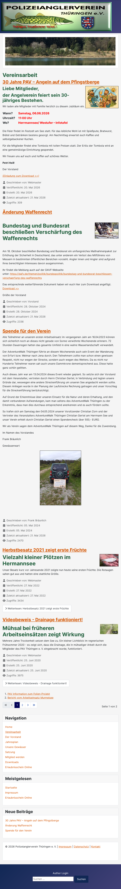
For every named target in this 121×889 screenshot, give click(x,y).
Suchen (81, 879)
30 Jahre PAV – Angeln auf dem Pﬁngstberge (51, 82)
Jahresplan (11, 742)
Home (8, 726)
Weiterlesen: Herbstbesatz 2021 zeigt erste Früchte (38, 608)
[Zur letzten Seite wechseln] (34, 705)
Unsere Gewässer (15, 747)
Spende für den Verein (27, 331)
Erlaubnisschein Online (18, 767)
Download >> (11, 288)
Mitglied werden (14, 757)
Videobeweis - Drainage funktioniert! (43, 619)
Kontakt (95, 846)
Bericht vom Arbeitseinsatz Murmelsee (30, 697)
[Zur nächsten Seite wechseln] (28, 705)
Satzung (10, 752)
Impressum (65, 846)
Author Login (60, 873)
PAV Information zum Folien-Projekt (29, 693)
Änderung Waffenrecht (27, 212)
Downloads (12, 762)
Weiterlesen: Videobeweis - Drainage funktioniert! (37, 683)
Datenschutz (81, 846)
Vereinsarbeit (13, 731)
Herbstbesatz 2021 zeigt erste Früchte (45, 550)
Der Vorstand (13, 737)
